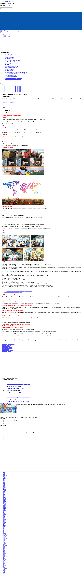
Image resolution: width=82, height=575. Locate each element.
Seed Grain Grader (5, 349)
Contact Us (5, 27)
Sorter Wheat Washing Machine (7, 350)
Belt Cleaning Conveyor (6, 345)
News (4, 24)
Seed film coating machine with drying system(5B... (18, 384)
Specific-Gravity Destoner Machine (28, 433)
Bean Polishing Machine (9, 19)
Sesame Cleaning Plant (9, 58)
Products (4, 13)
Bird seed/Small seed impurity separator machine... (18, 397)
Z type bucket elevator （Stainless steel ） (12, 61)
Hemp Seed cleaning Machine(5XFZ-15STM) (13, 79)
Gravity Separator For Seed (7, 348)
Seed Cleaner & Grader (9, 14)
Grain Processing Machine (13, 433)
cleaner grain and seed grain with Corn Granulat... (18, 401)
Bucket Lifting (44, 433)
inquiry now (2, 418)
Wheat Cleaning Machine (6, 351)
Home (4, 12)
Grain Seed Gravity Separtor (7, 347)
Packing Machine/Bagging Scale (10, 18)
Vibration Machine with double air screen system (13, 292)
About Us (4, 25)
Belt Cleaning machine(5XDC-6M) (11, 76)
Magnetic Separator (8, 20)
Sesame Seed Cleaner (4, 433)
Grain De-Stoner (38, 433)
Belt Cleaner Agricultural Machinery (8, 344)
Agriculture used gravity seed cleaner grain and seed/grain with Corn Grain (19, 291)
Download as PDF (11, 102)
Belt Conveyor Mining (6, 346)
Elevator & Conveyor (8, 23)
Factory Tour (7, 26)
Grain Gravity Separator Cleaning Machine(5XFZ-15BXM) (15, 73)
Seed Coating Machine (9, 17)
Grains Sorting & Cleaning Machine (11, 55)
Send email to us (5, 102)
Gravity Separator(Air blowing (10, 16)
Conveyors (20, 433)
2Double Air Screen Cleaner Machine (11, 64)
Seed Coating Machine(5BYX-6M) (11, 67)
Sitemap (24, 432)
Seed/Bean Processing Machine (10, 15)
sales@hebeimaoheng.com (7, 9)
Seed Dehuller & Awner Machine (11, 22)
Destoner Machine (8, 21)
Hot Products (20, 432)
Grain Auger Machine (9, 70)
